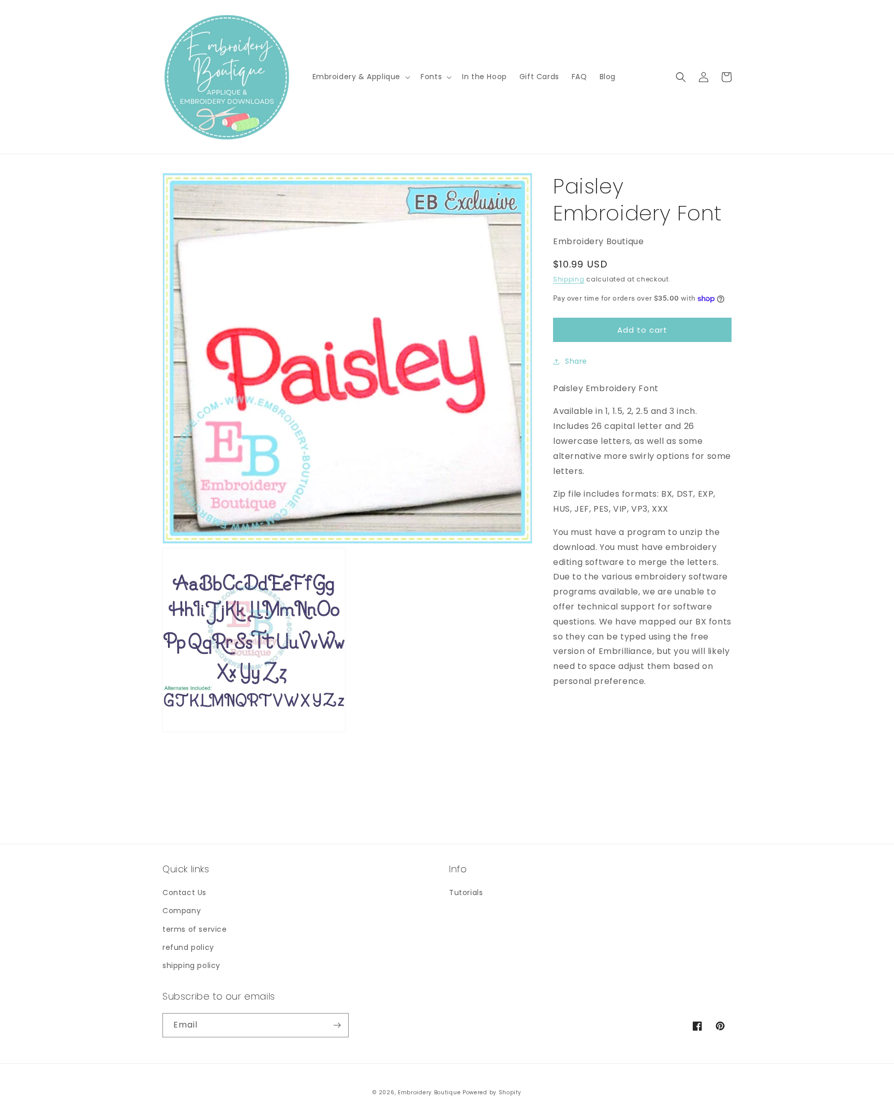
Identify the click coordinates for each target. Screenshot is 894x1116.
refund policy (188, 947)
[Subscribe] (336, 1025)
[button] (360, 76)
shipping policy (191, 965)
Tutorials (466, 892)
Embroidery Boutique (429, 1092)
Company (181, 910)
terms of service (194, 929)
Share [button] (576, 361)
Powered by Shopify (492, 1092)
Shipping (569, 279)
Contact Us (184, 892)
